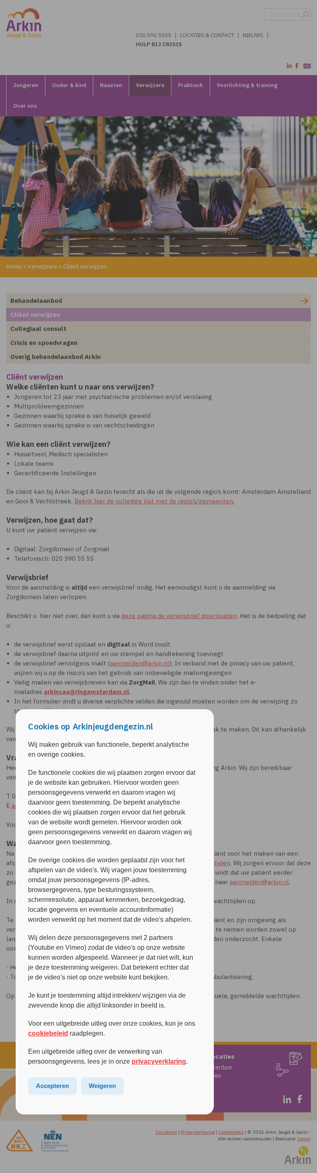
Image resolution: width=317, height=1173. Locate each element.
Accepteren (52, 1085)
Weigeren (102, 1085)
